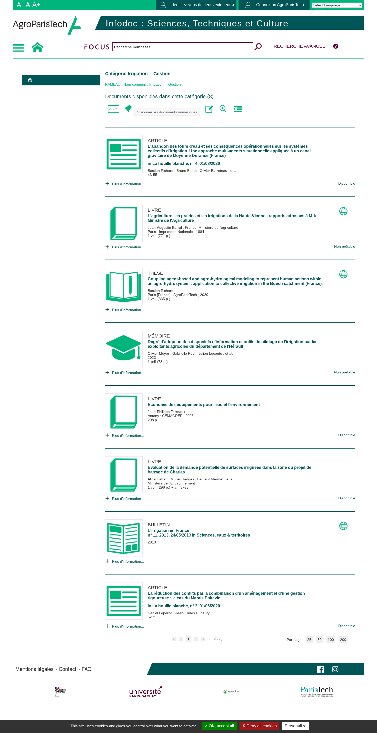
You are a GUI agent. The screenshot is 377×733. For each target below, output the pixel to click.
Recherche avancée (299, 46)
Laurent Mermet (210, 479)
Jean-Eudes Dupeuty (192, 613)
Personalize (295, 726)
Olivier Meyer (159, 353)
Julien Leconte (211, 353)
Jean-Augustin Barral (165, 227)
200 (343, 640)
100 (331, 640)
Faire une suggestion (209, 108)
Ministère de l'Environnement (171, 483)
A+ (36, 4)
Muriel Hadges (183, 479)
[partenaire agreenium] (231, 691)
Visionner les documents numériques (167, 112)
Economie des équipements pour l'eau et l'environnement (204, 404)
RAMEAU (112, 84)
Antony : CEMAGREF (165, 416)
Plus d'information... (128, 184)
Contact (67, 668)
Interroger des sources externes (237, 108)
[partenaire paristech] (317, 691)
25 (309, 640)
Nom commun (134, 84)
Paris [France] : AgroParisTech (173, 295)
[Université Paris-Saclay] (145, 691)
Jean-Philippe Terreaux (166, 412)
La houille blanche (170, 163)
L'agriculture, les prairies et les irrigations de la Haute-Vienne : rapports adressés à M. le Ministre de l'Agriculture (233, 218)
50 (320, 640)
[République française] (60, 691)
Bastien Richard (161, 171)
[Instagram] (335, 669)
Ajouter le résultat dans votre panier (127, 108)
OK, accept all (221, 726)
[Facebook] (320, 669)
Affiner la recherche (223, 108)
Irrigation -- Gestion (165, 84)
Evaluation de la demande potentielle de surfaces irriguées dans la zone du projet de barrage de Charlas (229, 469)
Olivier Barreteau (214, 171)
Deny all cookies (261, 726)
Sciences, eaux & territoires (223, 535)
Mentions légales (34, 668)
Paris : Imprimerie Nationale (171, 232)
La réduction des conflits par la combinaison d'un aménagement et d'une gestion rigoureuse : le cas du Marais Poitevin (226, 595)
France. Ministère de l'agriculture (211, 227)
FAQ (87, 668)
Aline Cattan (158, 479)
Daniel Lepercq (160, 613)
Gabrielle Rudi (184, 353)
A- (20, 4)
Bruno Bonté (187, 171)
